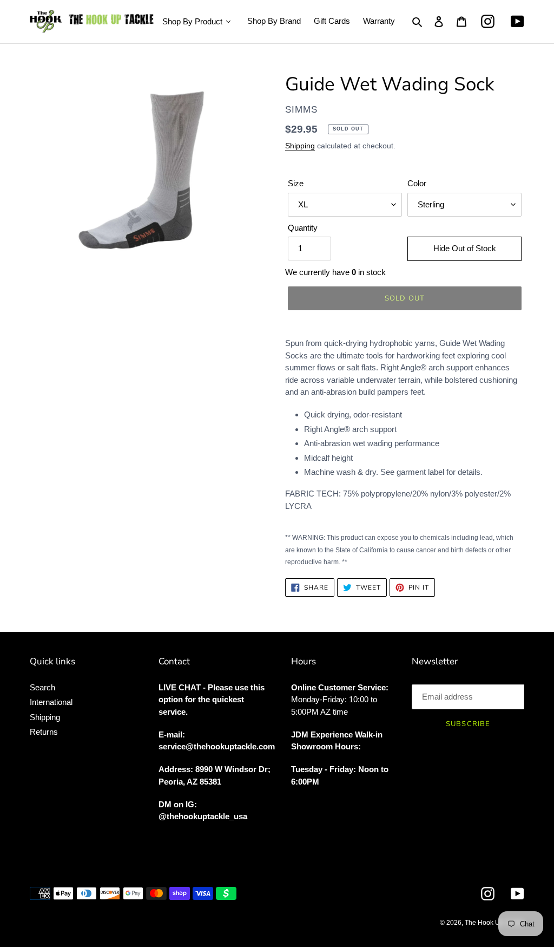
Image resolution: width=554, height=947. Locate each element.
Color (416, 183)
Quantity (303, 227)
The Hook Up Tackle (494, 922)
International (51, 702)
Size (296, 183)
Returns (44, 731)
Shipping (300, 145)
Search (42, 687)
